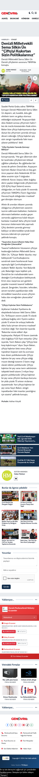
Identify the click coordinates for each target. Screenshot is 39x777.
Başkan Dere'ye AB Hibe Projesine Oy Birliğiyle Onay (10, 523)
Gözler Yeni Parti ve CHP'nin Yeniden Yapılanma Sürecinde (8, 542)
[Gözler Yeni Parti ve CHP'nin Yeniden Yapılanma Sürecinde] (10, 534)
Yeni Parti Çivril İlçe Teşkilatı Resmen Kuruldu (28, 522)
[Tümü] (36, 600)
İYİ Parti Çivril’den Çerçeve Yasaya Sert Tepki (27, 504)
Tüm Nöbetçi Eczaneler (20, 656)
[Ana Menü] (36, 13)
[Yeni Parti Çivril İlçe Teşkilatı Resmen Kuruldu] (28, 515)
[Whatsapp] (31, 725)
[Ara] (32, 13)
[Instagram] (19, 725)
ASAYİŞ (4, 19)
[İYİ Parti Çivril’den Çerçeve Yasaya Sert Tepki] (28, 496)
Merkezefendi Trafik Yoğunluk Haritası (28, 734)
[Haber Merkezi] (7, 475)
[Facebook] (7, 725)
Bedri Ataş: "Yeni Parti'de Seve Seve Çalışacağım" (28, 541)
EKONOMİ (14, 19)
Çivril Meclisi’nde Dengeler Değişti (7, 503)
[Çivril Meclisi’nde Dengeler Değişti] (10, 496)
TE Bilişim (24, 765)
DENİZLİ (35, 19)
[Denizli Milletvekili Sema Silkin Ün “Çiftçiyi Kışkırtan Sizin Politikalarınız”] (19, 85)
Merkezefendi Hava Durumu (9, 734)
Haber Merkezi (19, 474)
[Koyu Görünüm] (30, 13)
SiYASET (14, 39)
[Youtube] (23, 725)
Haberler (5, 39)
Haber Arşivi (27, 749)
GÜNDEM (25, 19)
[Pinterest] (15, 725)
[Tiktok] (27, 725)
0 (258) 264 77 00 (10, 643)
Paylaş (6, 100)
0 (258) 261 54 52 (9, 631)
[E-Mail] (16, 479)
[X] (11, 725)
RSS (6, 758)
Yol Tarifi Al (22, 631)
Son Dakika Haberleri (11, 749)
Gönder (6, 587)
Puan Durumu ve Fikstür (8, 742)
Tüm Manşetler (28, 741)
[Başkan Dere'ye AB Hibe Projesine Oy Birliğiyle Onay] (10, 515)
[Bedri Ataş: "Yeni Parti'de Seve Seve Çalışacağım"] (28, 534)
